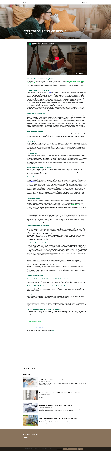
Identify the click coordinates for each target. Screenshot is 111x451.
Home (24, 2)
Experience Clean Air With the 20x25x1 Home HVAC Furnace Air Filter (59, 393)
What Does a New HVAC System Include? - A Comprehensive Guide (58, 418)
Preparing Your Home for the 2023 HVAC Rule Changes (55, 405)
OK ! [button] (65, 449)
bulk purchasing (33, 181)
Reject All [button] (80, 449)
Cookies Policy (59, 449)
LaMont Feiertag (43, 381)
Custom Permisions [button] (72, 449)
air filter (49, 92)
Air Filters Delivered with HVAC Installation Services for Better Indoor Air (60, 380)
